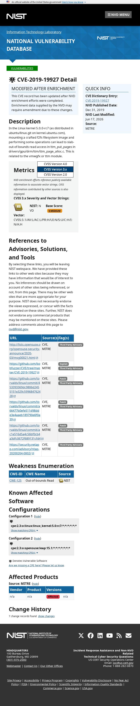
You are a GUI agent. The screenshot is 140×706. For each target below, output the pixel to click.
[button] (118, 14)
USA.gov (87, 688)
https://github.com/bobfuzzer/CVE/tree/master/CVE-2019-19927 (24, 368)
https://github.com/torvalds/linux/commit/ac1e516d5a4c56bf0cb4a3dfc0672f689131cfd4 (25, 432)
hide (37, 516)
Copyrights (72, 680)
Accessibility (31, 680)
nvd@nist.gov (18, 329)
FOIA (24, 684)
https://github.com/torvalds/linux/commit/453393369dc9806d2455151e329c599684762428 (24, 387)
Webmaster (14, 666)
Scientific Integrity (70, 684)
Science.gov (72, 688)
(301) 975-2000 (16, 659)
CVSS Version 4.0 (55, 164)
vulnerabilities (22, 68)
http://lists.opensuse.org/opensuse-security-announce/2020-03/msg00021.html (24, 351)
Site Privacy (14, 680)
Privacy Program (52, 680)
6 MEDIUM (55, 210)
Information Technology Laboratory (34, 32)
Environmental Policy (43, 684)
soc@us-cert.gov (123, 663)
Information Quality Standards (103, 684)
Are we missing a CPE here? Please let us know (36, 565)
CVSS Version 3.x (55, 169)
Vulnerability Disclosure (96, 680)
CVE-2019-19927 (97, 100)
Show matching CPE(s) (23, 530)
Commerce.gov (52, 688)
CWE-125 (15, 481)
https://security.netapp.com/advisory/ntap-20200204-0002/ (24, 449)
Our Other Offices (51, 666)
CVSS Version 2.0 (55, 175)
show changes (46, 616)
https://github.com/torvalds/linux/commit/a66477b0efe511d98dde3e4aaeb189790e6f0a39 (24, 410)
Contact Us (30, 666)
